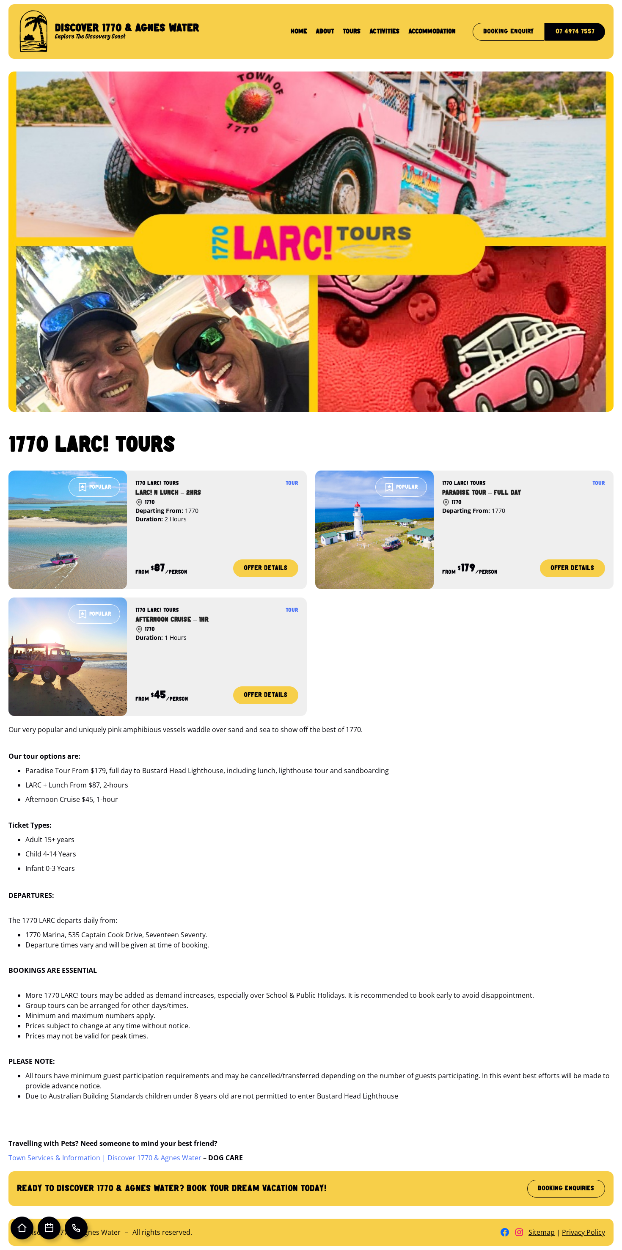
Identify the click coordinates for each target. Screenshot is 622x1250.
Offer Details (265, 571)
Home (299, 31)
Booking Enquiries (566, 1188)
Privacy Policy (583, 1232)
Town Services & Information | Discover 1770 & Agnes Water (104, 1157)
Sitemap (541, 1232)
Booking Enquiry (508, 31)
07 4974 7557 (575, 31)
